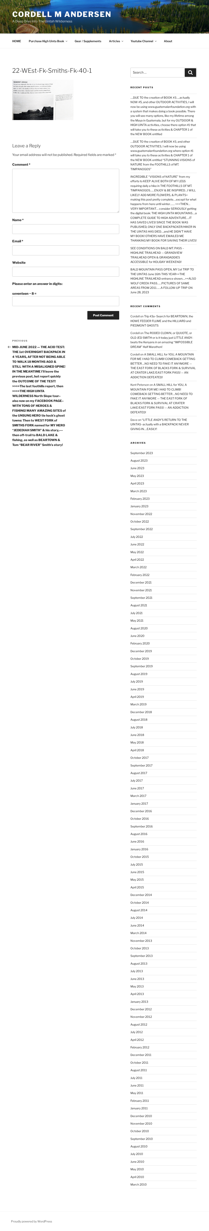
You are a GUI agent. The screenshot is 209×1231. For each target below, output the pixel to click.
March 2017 (138, 796)
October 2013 (139, 948)
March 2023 (138, 491)
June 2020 (137, 636)
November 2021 (141, 590)
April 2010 (137, 1177)
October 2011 (139, 1062)
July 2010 (136, 1154)
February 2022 (139, 575)
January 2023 (139, 506)
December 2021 (141, 582)
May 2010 (137, 1169)
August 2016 (138, 834)
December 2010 (141, 1116)
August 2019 (138, 674)
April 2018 (137, 750)
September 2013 (141, 955)
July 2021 (136, 613)
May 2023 (137, 476)
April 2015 (137, 887)
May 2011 (136, 1093)
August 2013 (138, 963)
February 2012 (139, 1047)
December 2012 (141, 1009)
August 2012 (138, 1024)
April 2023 (137, 483)
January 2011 (139, 1108)
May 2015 (137, 879)
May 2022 (137, 552)
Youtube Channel (142, 41)
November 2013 (141, 940)
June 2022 (137, 544)
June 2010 (137, 1161)
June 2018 (137, 735)
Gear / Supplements (88, 41)
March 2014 (138, 933)
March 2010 (138, 1184)
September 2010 (141, 1139)
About (168, 41)
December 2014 (141, 895)
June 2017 (137, 788)
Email (17, 241)
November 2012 (141, 1016)
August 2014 (138, 910)
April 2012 (137, 1039)
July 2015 (136, 864)
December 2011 (140, 1055)
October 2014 (139, 902)
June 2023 (137, 468)
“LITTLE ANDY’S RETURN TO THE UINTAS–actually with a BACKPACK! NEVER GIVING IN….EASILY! (159, 424)
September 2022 (141, 529)
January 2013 (139, 1001)
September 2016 (141, 826)
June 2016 (137, 841)
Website (19, 263)
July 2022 (136, 536)
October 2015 (139, 856)
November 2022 (141, 514)
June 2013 (137, 979)
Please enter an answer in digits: (37, 284)
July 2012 (136, 1032)
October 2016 (139, 818)
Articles (114, 41)
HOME (16, 41)
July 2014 (136, 917)
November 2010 (141, 1123)
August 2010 (139, 1146)
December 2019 (141, 651)
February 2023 (140, 498)
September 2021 (141, 597)
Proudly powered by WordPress (31, 1221)
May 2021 (136, 620)
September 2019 (141, 666)
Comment (21, 165)
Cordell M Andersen (61, 14)
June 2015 (137, 872)
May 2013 (137, 986)
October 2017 (139, 757)
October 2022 (139, 521)
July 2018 (136, 727)
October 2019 (139, 658)
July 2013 (136, 971)
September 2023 (141, 453)
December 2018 (141, 712)
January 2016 (139, 849)
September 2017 (141, 765)
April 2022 (137, 559)
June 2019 (137, 689)
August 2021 (138, 605)
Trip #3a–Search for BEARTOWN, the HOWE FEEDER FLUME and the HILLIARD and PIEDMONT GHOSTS (161, 320)
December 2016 (141, 811)
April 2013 (137, 994)
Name (18, 220)
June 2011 (137, 1085)
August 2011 (138, 1070)
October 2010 (139, 1131)
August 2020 (139, 628)
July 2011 (136, 1078)
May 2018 (137, 742)
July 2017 (136, 780)
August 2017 (138, 773)
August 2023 (139, 460)
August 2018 (138, 719)
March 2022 (138, 567)
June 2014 (137, 925)
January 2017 (139, 803)
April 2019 (137, 696)
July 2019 (136, 681)
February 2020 (140, 643)
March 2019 (138, 704)
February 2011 (139, 1100)
